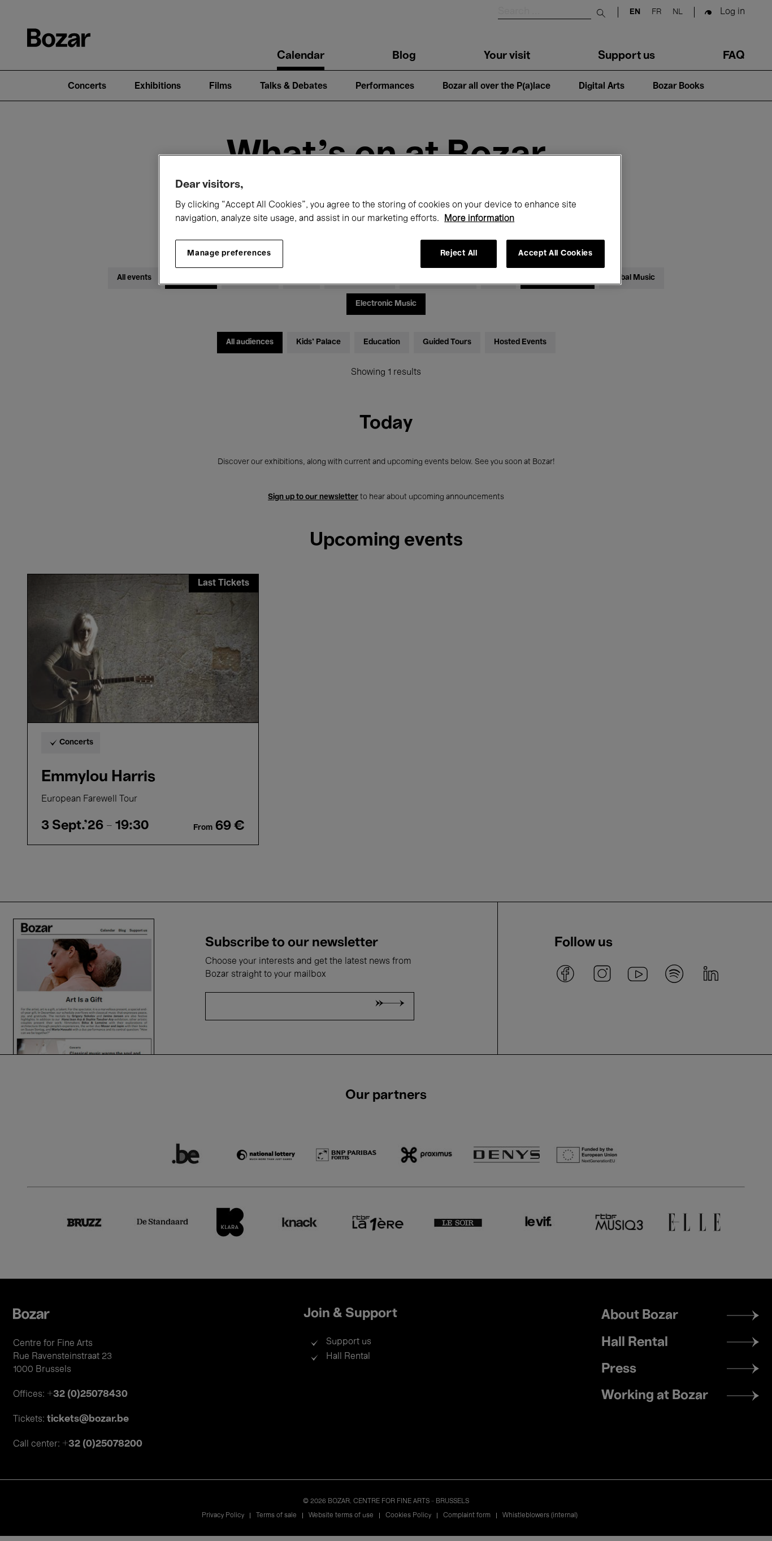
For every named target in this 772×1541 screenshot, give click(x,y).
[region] (390, 219)
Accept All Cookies (555, 253)
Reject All (459, 253)
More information (479, 219)
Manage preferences (229, 253)
